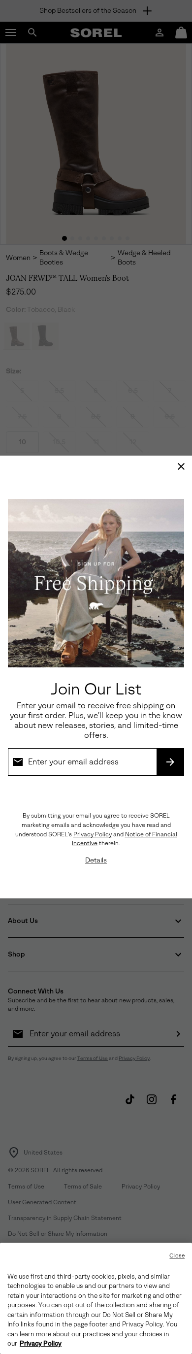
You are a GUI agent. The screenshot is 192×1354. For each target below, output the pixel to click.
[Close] (181, 466)
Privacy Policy (92, 834)
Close (177, 1255)
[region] (96, 1298)
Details (96, 860)
